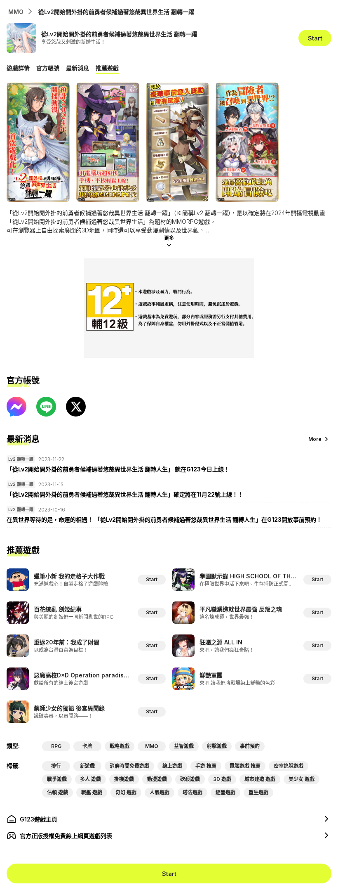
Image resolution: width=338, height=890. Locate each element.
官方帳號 (47, 67)
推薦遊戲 (107, 67)
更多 (169, 238)
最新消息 (77, 67)
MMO (15, 11)
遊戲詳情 (18, 67)
